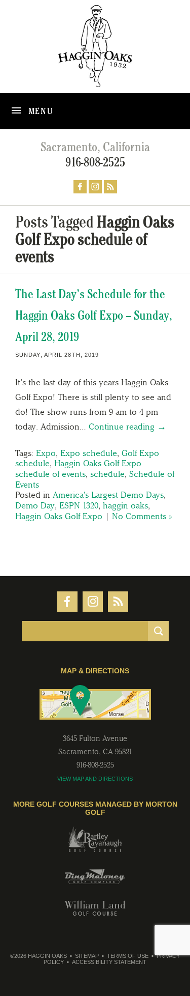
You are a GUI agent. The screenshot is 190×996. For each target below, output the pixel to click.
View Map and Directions (95, 779)
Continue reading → (127, 426)
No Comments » (142, 516)
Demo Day (35, 505)
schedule (107, 474)
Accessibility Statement (109, 962)
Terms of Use (127, 956)
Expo (46, 453)
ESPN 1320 (78, 505)
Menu (40, 111)
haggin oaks (125, 505)
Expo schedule (88, 453)
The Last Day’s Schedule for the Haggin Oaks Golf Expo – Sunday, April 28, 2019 (93, 315)
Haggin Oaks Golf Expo (58, 516)
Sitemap (87, 956)
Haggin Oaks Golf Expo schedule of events (78, 468)
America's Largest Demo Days (108, 495)
